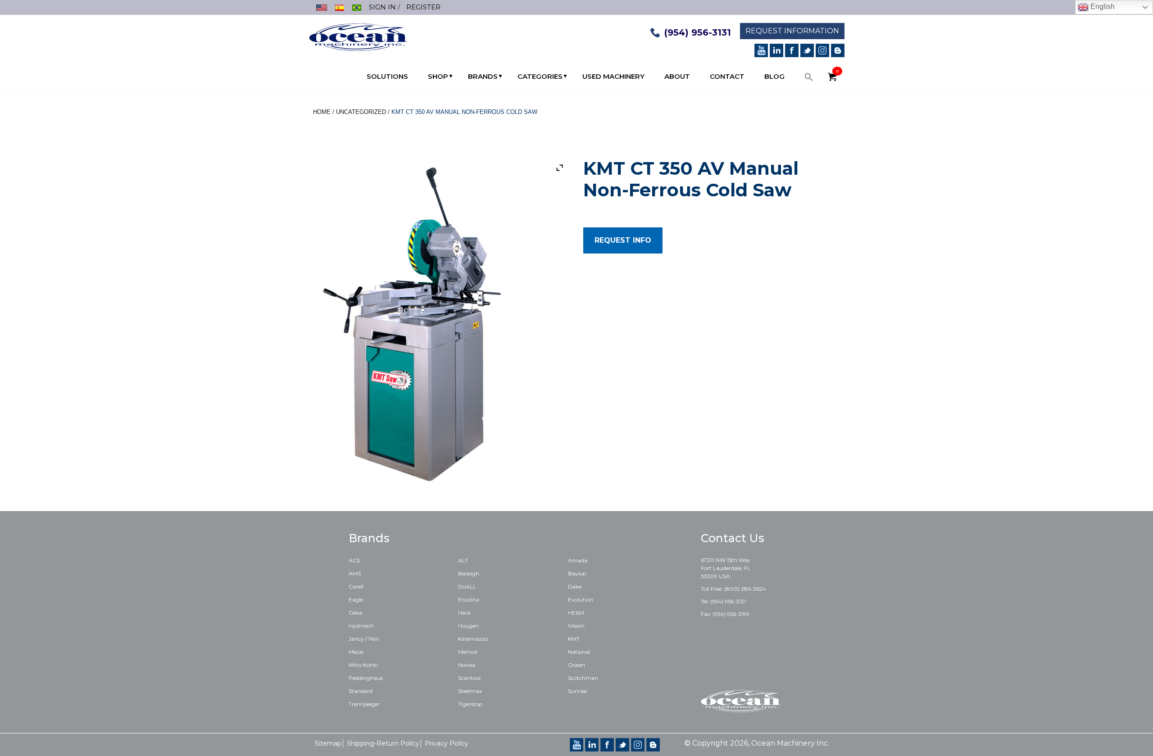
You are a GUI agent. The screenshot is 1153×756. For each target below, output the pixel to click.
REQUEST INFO (623, 240)
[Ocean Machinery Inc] (358, 36)
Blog (774, 76)
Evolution (580, 599)
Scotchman (583, 678)
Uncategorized (361, 112)
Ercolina (468, 599)
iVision (576, 625)
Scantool (469, 678)
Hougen (468, 625)
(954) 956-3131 (697, 32)
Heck (464, 612)
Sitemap (328, 743)
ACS (354, 560)
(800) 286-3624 (745, 588)
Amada (577, 560)
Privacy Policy (446, 743)
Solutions (387, 76)
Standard (360, 691)
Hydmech (361, 625)
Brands (483, 76)
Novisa (466, 664)
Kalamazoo (473, 638)
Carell (356, 586)
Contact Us (732, 538)
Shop (438, 76)
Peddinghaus (366, 678)
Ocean (576, 664)
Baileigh (468, 573)
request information (792, 31)
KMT (574, 638)
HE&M (576, 612)
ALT (463, 560)
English (1102, 6)
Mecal (356, 651)
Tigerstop (470, 704)
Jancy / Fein (364, 638)
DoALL (467, 586)
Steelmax (470, 691)
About (677, 76)
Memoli (467, 651)
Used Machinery (613, 76)
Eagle (356, 599)
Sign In (382, 7)
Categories (540, 76)
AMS (355, 573)
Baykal (577, 573)
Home (322, 112)
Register (423, 7)
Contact (727, 76)
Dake (574, 586)
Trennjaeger (364, 704)
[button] (808, 79)
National (579, 651)
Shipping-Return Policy (383, 743)
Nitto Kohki (363, 664)
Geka (355, 612)
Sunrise (577, 691)
